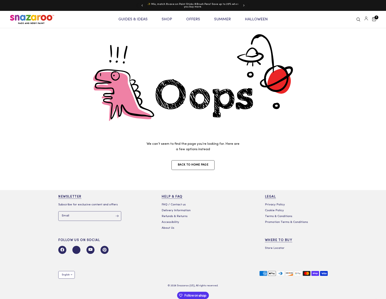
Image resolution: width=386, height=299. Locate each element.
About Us (168, 228)
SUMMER (222, 19)
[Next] (244, 5)
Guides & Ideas (133, 19)
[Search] (358, 19)
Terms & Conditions (278, 216)
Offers (193, 19)
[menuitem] (133, 19)
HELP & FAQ (172, 196)
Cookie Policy (274, 210)
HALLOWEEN (256, 19)
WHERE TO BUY (278, 240)
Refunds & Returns (175, 216)
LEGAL (270, 196)
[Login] (366, 19)
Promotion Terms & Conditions (286, 222)
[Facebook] (62, 250)
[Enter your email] (117, 216)
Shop (167, 19)
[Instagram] (76, 250)
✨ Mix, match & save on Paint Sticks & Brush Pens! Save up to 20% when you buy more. (193, 5)
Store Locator (274, 248)
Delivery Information (176, 210)
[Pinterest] (105, 250)
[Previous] (142, 5)
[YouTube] (90, 250)
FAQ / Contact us (174, 204)
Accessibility (170, 222)
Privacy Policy (275, 204)
